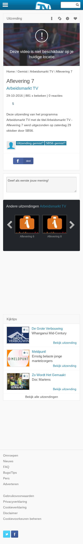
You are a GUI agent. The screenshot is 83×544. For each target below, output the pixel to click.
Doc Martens (41, 379)
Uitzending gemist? (30, 143)
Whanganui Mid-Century (49, 333)
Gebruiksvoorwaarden (18, 496)
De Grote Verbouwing (47, 328)
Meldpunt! (39, 351)
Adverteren (11, 484)
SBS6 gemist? (56, 143)
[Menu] (5, 4)
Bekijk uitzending (65, 342)
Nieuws (8, 461)
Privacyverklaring (15, 501)
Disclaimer (10, 513)
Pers (6, 478)
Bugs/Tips (10, 472)
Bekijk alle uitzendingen (41, 396)
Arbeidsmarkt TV (22, 88)
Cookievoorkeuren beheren (22, 518)
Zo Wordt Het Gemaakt (49, 375)
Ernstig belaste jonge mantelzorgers (47, 358)
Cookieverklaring (15, 507)
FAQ (6, 467)
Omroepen (10, 455)
